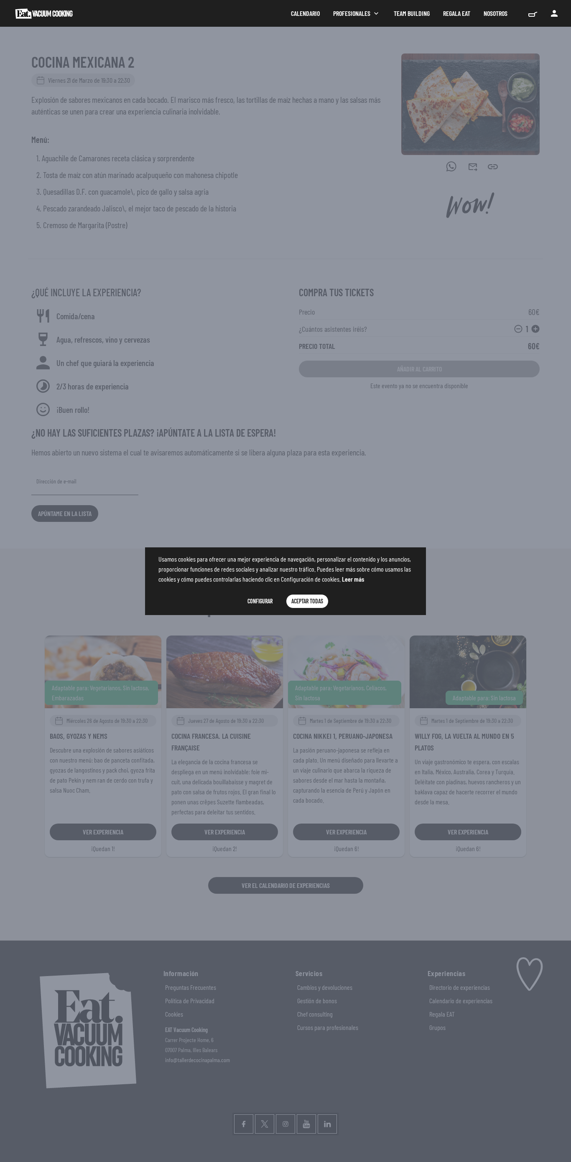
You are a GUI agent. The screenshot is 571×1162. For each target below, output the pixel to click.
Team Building (412, 13)
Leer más (353, 579)
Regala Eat (456, 13)
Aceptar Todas (307, 601)
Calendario (305, 13)
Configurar (260, 601)
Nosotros (495, 13)
